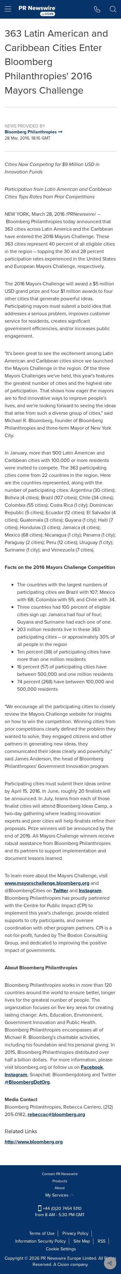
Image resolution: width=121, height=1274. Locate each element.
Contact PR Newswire (60, 1174)
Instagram (90, 890)
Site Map (82, 1241)
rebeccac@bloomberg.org (56, 1114)
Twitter (60, 890)
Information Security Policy (40, 1241)
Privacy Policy (75, 1233)
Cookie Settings (61, 1249)
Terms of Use (42, 1233)
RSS (101, 1241)
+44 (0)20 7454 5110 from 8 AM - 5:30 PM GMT (60, 1211)
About (60, 1188)
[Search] (113, 9)
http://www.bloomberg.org (34, 1141)
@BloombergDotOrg (27, 1082)
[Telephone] (97, 9)
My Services (57, 1195)
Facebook (92, 1067)
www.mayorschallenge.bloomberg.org (47, 883)
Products (59, 1181)
